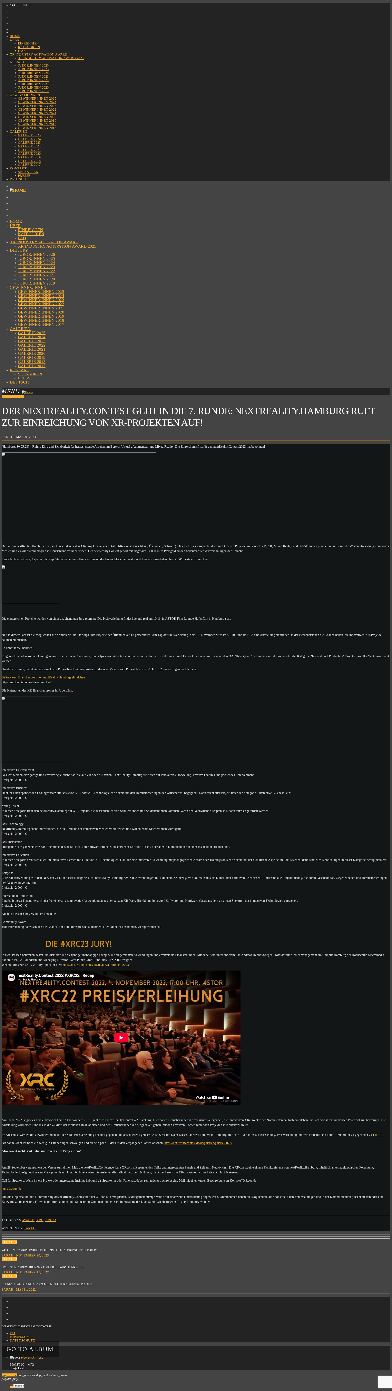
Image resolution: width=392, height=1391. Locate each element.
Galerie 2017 (29, 164)
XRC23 (50, 1220)
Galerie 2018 (29, 161)
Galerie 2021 (29, 150)
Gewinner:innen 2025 (37, 98)
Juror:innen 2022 (33, 80)
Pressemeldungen (13, 396)
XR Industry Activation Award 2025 (51, 58)
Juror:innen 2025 (33, 69)
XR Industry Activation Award (39, 54)
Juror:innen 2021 (33, 84)
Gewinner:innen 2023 (37, 106)
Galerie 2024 (29, 139)
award (28, 1220)
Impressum (20, 1337)
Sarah (30, 1228)
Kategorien (29, 47)
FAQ (21, 50)
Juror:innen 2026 (33, 65)
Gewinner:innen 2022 (37, 109)
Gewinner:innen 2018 (37, 124)
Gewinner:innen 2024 (37, 102)
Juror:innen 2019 (33, 91)
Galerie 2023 (29, 142)
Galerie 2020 (29, 153)
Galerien (18, 131)
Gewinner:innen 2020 (37, 117)
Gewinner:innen (25, 95)
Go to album (30, 1349)
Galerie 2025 (29, 135)
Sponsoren (28, 172)
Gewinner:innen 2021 (37, 113)
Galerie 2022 (29, 146)
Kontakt (18, 168)
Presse (24, 175)
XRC (39, 1220)
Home (15, 36)
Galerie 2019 (29, 157)
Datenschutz (22, 1340)
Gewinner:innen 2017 (37, 128)
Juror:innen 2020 (33, 87)
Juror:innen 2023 (33, 76)
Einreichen (28, 43)
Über (14, 39)
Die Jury (17, 61)
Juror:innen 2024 (33, 72)
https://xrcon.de (11, 1188)
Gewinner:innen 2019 (37, 120)
